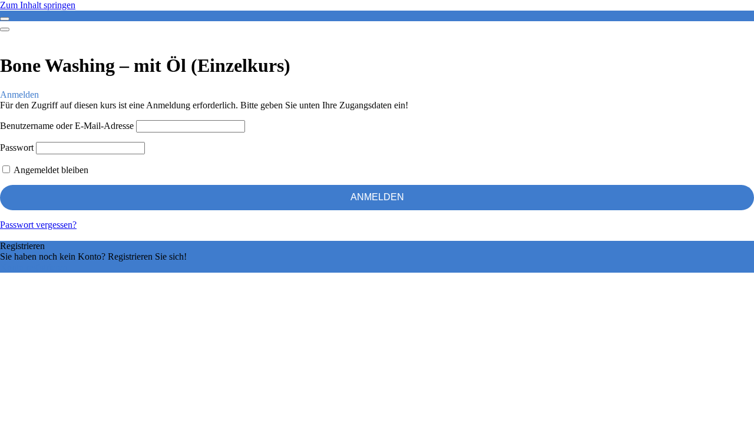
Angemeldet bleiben (50, 170)
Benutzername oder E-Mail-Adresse (67, 126)
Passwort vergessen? (38, 225)
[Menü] (4, 29)
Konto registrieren (33, 267)
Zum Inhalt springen (37, 5)
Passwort (17, 148)
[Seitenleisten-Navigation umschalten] (4, 19)
